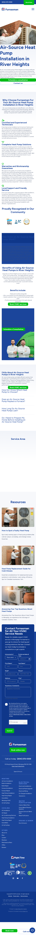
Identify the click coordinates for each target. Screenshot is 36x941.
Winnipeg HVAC (6, 800)
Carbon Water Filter (24, 805)
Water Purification (24, 815)
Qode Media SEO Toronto (21, 909)
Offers (3, 845)
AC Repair (4, 813)
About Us (4, 832)
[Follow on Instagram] (13, 878)
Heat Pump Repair (7, 795)
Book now (10, 931)
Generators (22, 796)
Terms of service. (24, 896)
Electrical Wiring (23, 791)
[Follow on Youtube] (17, 878)
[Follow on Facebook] (22, 878)
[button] (29, 873)
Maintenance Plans (7, 842)
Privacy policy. (16, 896)
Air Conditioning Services (9, 815)
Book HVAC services (18, 304)
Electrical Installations (25, 786)
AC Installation (6, 810)
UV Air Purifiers (6, 803)
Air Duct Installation (7, 781)
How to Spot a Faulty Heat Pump (15, 530)
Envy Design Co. (24, 911)
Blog (3, 835)
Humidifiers (5, 798)
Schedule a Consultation (13, 329)
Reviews (4, 847)
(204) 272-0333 (7, 2)
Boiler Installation (6, 783)
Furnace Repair (6, 790)
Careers (4, 837)
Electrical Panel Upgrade (25, 788)
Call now (26, 931)
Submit (9, 731)
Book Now (29, 2)
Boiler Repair (5, 786)
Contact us (18, 83)
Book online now (18, 750)
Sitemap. (10, 896)
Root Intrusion (23, 823)
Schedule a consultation (18, 80)
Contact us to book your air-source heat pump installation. (17, 326)
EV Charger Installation (25, 793)
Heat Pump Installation (8, 793)
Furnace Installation (7, 788)
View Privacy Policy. (18, 714)
